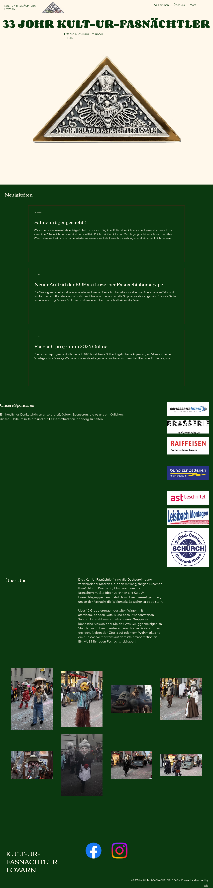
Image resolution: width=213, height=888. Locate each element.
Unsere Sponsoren (17, 405)
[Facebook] (93, 850)
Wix (206, 885)
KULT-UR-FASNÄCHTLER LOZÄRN (31, 861)
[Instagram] (119, 850)
